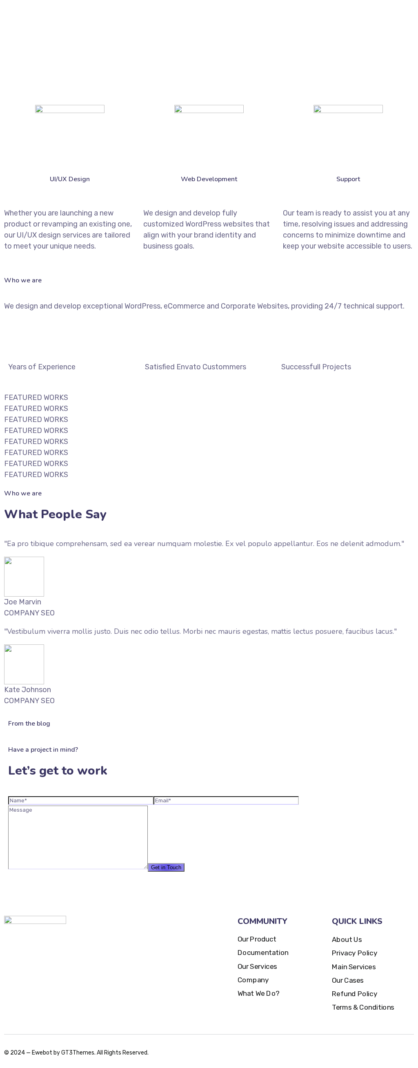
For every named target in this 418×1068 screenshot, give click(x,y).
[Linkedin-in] (406, 1050)
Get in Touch (166, 867)
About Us (347, 939)
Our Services (257, 966)
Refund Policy (354, 994)
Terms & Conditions (363, 1008)
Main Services (354, 967)
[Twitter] (362, 1050)
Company (253, 980)
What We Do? (259, 993)
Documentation (263, 952)
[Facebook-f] (377, 1050)
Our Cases (348, 980)
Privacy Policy (354, 953)
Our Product (257, 939)
